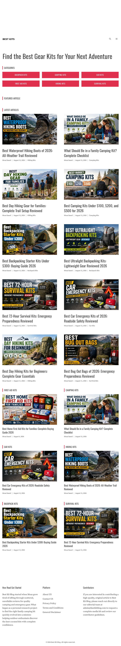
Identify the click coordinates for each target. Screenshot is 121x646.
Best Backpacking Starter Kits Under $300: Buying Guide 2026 (25, 263)
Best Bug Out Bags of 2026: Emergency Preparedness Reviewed (89, 373)
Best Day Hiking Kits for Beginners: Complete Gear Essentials (25, 373)
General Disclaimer (52, 612)
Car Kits (100, 74)
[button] (110, 39)
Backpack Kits (21, 74)
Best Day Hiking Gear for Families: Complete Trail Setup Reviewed (24, 208)
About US (47, 594)
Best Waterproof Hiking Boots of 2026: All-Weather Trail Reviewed (27, 153)
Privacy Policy (49, 603)
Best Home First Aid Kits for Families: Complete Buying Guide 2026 (28, 430)
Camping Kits (60, 74)
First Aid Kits (21, 83)
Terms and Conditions (53, 608)
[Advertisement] (60, 17)
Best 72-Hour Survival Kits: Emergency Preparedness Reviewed (27, 318)
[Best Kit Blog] (8, 39)
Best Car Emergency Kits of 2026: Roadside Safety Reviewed (86, 318)
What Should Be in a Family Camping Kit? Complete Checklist (90, 153)
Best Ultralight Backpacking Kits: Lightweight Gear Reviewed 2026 (85, 263)
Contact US (48, 599)
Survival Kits (100, 83)
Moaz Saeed (6, 160)
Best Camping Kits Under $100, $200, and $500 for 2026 (91, 208)
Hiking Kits (60, 83)
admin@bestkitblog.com (94, 608)
